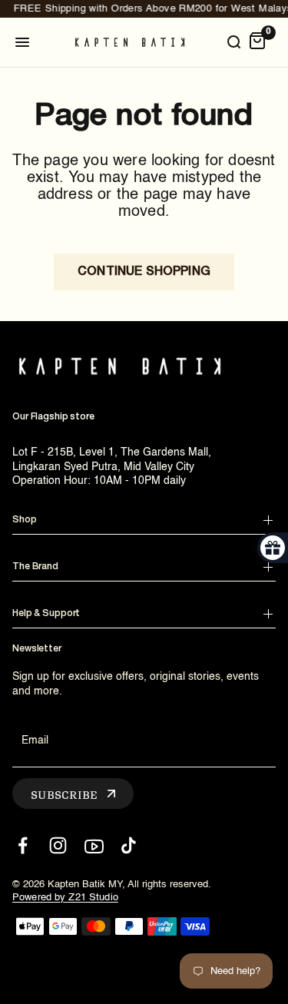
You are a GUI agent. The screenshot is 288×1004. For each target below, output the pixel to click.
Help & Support (46, 613)
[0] (257, 42)
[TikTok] (128, 845)
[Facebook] (22, 845)
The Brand (35, 566)
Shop (24, 519)
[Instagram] (58, 845)
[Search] (233, 42)
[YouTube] (93, 845)
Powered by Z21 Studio (65, 898)
